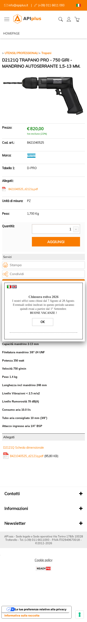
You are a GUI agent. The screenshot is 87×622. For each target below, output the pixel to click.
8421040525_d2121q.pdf (23, 189)
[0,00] (78, 19)
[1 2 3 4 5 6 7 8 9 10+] (56, 229)
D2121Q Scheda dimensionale (23, 447)
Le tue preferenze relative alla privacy (41, 609)
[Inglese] (14, 287)
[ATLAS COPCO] (31, 157)
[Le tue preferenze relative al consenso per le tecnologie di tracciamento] (80, 615)
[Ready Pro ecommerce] (43, 568)
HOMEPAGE (11, 33)
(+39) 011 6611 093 (51, 5)
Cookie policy (43, 560)
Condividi (17, 274)
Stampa (16, 265)
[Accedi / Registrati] (69, 19)
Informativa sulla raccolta (21, 615)
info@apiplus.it (18, 5)
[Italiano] (9, 287)
